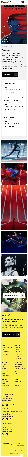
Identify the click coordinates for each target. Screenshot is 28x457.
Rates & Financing (6, 352)
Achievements (5, 46)
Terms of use (18, 381)
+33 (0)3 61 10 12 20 (7, 400)
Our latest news (5, 351)
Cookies (17, 385)
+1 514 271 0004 (6, 414)
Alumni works (18, 370)
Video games (18, 352)
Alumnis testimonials (20, 368)
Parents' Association (7, 347)
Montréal (4, 383)
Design (17, 349)
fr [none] (22, 455)
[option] (21, 455)
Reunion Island (5, 385)
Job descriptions (19, 366)
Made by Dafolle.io (14, 453)
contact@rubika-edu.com (8, 402)
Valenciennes (5, 381)
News (16, 371)
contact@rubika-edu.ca (7, 416)
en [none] (25, 455)
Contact (17, 373)
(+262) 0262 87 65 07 (7, 429)
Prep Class (18, 347)
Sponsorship (5, 354)
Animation (17, 351)
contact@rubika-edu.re (7, 431)
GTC (16, 383)
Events (3, 349)
